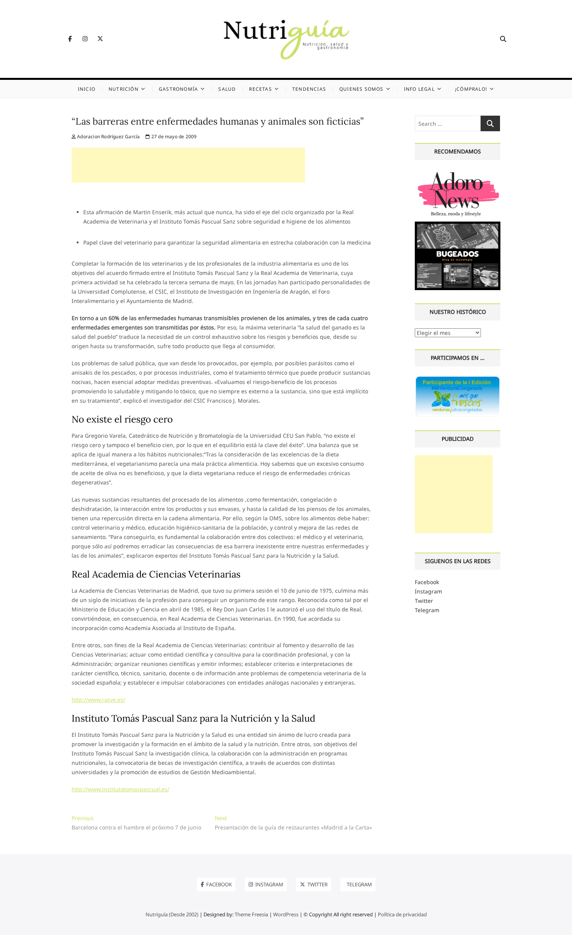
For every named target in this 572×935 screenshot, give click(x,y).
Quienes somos (361, 89)
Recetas (260, 89)
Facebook (427, 582)
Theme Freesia (251, 914)
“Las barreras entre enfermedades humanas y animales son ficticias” (217, 121)
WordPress (285, 914)
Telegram (427, 610)
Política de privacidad (402, 914)
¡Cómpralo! (471, 89)
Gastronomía (178, 89)
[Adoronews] (458, 172)
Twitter (424, 600)
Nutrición (124, 89)
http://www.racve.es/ (98, 699)
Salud (227, 89)
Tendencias (309, 89)
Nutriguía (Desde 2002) (172, 914)
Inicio (86, 89)
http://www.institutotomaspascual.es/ (120, 789)
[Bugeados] (458, 224)
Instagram (428, 591)
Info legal (419, 89)
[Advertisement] (188, 165)
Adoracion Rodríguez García (108, 136)
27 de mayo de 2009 (173, 136)
